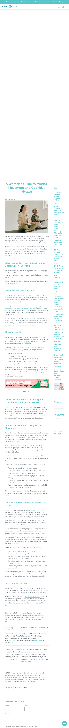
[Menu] (66, 6)
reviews (13, 640)
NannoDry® (38, 640)
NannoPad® (9, 634)
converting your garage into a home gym (31, 533)
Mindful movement (11, 456)
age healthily (12, 277)
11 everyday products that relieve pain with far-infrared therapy (58, 256)
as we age (27, 341)
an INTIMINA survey (33, 510)
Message (8, 713)
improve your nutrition (32, 596)
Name (7, 705)
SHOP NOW (27, 391)
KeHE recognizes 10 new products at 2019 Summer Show (59, 282)
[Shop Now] (59, 390)
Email (26, 705)
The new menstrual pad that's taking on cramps (59, 337)
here (32, 630)
